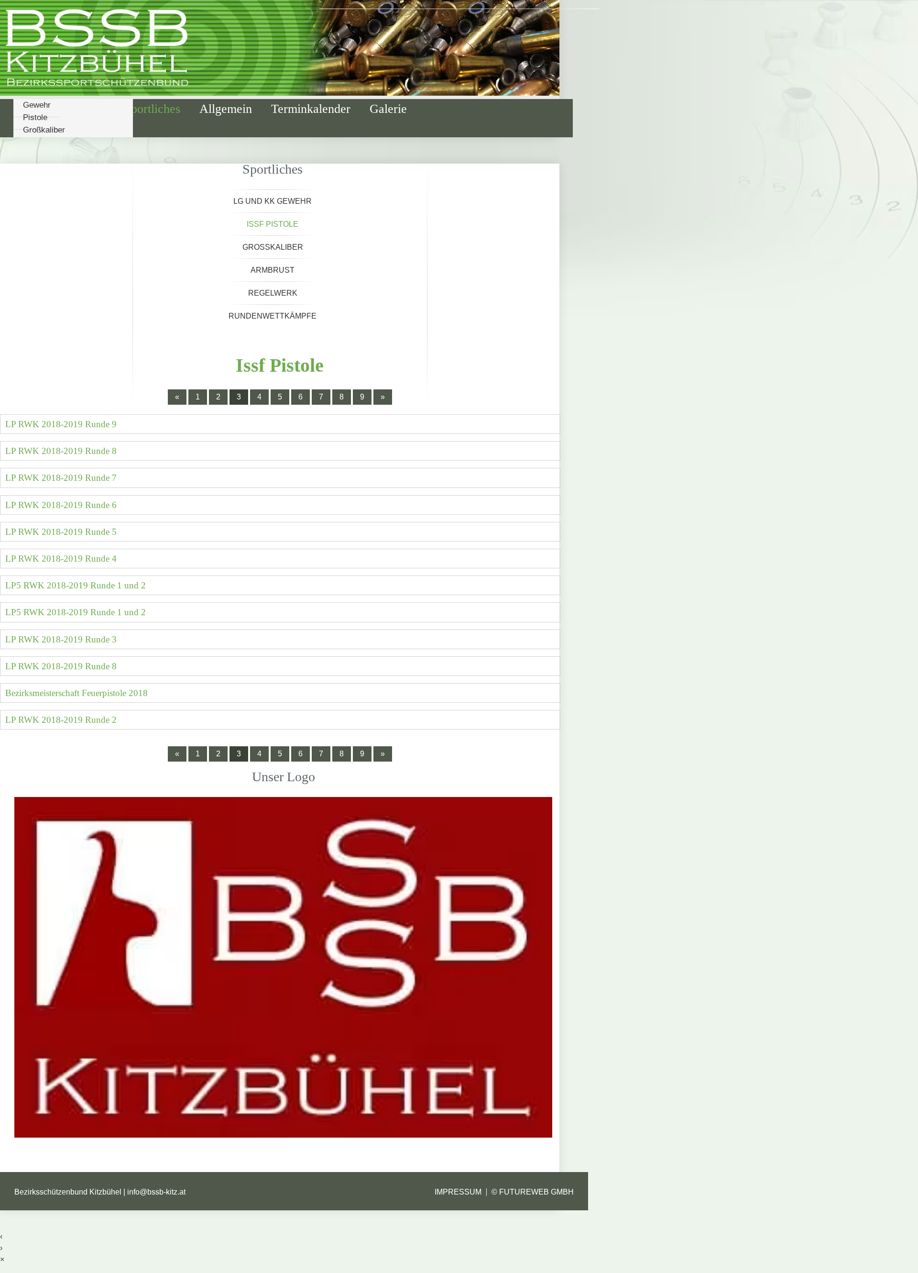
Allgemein (225, 109)
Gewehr (37, 105)
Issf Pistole (272, 224)
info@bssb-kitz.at (156, 1192)
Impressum (458, 1192)
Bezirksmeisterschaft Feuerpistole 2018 (76, 692)
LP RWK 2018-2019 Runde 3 (61, 639)
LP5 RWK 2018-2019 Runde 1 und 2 (75, 585)
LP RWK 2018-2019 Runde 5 (61, 531)
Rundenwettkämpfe (273, 316)
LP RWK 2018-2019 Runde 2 (61, 719)
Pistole (35, 117)
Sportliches (152, 109)
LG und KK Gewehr (272, 201)
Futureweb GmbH (536, 1192)
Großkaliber (44, 129)
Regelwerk (272, 293)
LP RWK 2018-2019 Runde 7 (61, 477)
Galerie (388, 109)
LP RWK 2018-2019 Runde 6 (61, 504)
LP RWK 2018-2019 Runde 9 (61, 424)
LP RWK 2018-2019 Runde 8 (61, 450)
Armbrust (273, 270)
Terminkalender (310, 109)
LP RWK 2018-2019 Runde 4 (61, 558)
